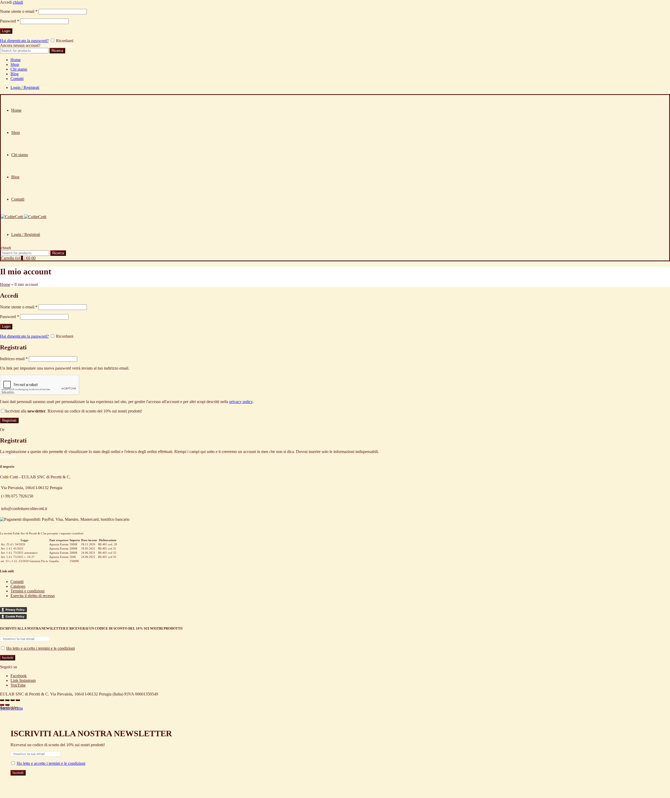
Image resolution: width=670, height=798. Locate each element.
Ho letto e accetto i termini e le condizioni (40, 648)
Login (6, 31)
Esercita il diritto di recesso (32, 595)
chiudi (18, 2)
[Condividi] (7, 700)
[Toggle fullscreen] (12, 700)
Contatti (17, 78)
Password (9, 21)
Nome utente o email (18, 11)
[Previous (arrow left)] (2, 705)
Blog (14, 74)
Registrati (9, 420)
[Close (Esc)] (2, 700)
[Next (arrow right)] (7, 705)
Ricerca (57, 51)
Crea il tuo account (56, 45)
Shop (14, 64)
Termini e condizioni (27, 591)
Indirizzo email (14, 358)
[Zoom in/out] (18, 700)
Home (15, 60)
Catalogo (17, 586)
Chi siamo (18, 69)
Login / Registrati (24, 87)
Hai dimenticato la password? (24, 40)
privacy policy (241, 401)
